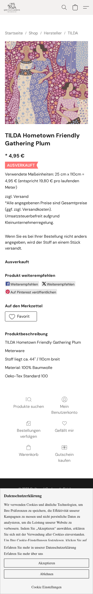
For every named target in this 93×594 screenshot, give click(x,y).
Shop (33, 33)
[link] (46, 585)
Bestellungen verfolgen (28, 433)
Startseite (14, 33)
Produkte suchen (28, 406)
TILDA (73, 33)
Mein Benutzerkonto (64, 409)
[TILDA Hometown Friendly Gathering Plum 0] (46, 82)
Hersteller (53, 33)
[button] (12, 7)
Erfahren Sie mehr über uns (23, 553)
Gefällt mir (64, 430)
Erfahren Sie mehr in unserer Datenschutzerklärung (40, 547)
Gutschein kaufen (64, 457)
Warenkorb (28, 454)
